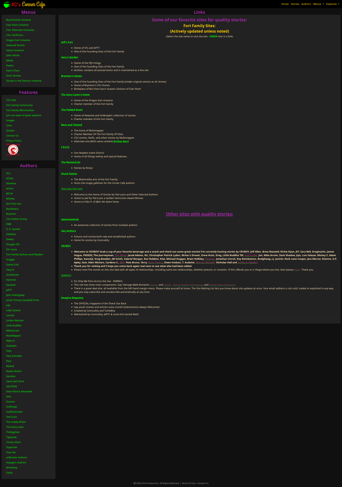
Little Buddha (13, 325)
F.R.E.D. (65, 147)
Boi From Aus (13, 203)
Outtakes (11, 345)
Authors (306, 4)
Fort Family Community (19, 105)
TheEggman (13, 432)
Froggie (10, 259)
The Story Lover (15, 427)
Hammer (11, 279)
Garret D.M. (12, 264)
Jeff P (9, 290)
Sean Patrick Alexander (19, 391)
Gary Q (10, 269)
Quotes (10, 130)
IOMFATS (66, 275)
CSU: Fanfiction (14, 35)
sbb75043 (11, 386)
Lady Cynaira (13, 310)
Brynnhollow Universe (18, 19)
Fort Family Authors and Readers (24, 254)
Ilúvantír (11, 284)
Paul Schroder (14, 355)
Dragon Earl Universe (18, 40)
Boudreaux (12, 208)
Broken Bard (121, 141)
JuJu (8, 305)
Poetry (9, 65)
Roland (10, 366)
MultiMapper (13, 335)
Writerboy (11, 467)
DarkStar (11, 234)
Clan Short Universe (17, 24)
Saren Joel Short (15, 381)
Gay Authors (68, 230)
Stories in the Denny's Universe (23, 80)
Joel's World (12, 55)
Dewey (10, 239)
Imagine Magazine (72, 297)
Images (10, 120)
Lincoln (10, 315)
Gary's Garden (69, 57)
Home (285, 4)
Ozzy (8, 350)
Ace (8, 173)
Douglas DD (13, 244)
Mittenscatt (12, 330)
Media (9, 60)
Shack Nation (69, 173)
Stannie (10, 401)
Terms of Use (188, 483)
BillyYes (10, 198)
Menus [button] (317, 4)
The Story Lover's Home (75, 94)
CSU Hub (11, 100)
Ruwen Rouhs (14, 371)
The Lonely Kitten (16, 421)
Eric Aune (11, 249)
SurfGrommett (14, 411)
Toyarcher (11, 447)
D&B (8, 224)
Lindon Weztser (15, 320)
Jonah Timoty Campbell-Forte (22, 300)
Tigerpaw (11, 437)
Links (9, 125)
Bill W (9, 193)
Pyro (8, 361)
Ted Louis (11, 416)
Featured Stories (15, 45)
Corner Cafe (33, 4)
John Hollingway (15, 295)
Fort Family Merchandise (20, 110)
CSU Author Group (16, 218)
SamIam (10, 376)
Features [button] (331, 4)
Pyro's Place (13, 70)
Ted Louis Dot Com (72, 188)
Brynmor (11, 213)
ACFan (9, 178)
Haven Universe (15, 50)
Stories (295, 4)
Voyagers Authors (16, 462)
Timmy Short (13, 442)
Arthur (9, 188)
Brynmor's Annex (71, 75)
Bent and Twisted (71, 124)
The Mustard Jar (70, 162)
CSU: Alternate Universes (20, 30)
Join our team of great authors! (23, 115)
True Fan (11, 452)
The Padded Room (72, 109)
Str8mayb (11, 406)
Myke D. (10, 340)
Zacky (9, 472)
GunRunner (12, 274)
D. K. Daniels (13, 229)
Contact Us (12, 135)
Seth (8, 396)
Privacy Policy (14, 140)
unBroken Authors (16, 457)
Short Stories (13, 75)
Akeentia (11, 183)
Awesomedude (70, 219)
